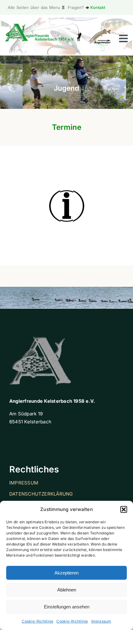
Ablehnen (66, 589)
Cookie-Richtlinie (37, 621)
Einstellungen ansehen (66, 606)
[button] (124, 509)
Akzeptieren (66, 572)
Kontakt (97, 7)
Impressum (101, 621)
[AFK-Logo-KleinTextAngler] (43, 26)
